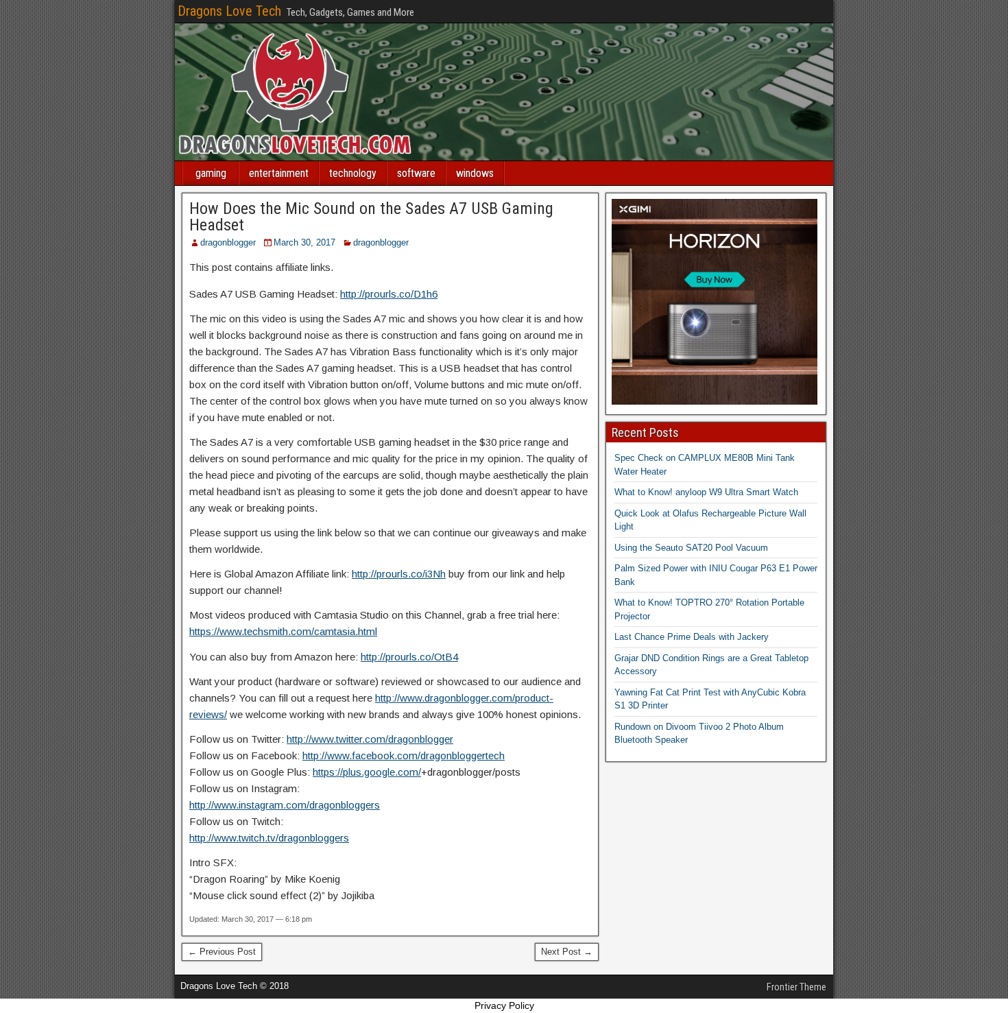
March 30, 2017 (304, 242)
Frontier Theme (796, 987)
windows (475, 173)
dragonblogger (228, 242)
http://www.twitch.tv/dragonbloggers (269, 838)
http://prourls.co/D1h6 (388, 294)
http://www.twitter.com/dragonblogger (370, 739)
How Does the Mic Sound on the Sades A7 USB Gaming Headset (371, 217)
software (416, 173)
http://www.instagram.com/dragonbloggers (284, 805)
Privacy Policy (504, 1005)
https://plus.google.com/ (367, 772)
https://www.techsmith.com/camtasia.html (283, 631)
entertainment (279, 173)
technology (352, 173)
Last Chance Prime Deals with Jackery (691, 637)
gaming (210, 173)
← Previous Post (222, 951)
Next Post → (566, 951)
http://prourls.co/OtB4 (409, 657)
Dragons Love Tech (229, 11)
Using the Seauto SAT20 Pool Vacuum (691, 548)
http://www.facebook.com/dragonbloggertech (403, 755)
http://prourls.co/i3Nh (399, 574)
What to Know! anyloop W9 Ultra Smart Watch (706, 492)
